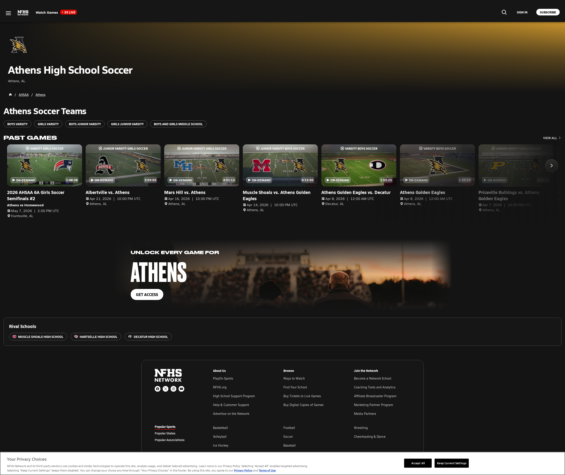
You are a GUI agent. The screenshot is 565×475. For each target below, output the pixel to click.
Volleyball (220, 436)
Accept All (418, 463)
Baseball (289, 445)
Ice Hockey (220, 445)
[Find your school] (504, 12)
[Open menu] (8, 13)
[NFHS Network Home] (23, 13)
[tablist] (177, 433)
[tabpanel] (311, 436)
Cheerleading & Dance (370, 436)
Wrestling (361, 428)
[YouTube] (181, 389)
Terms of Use (267, 470)
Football (289, 428)
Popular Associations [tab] (170, 439)
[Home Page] (10, 94)
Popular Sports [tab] (165, 426)
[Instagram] (173, 389)
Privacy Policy (243, 470)
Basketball (220, 428)
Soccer (288, 436)
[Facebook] (157, 389)
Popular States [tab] (165, 433)
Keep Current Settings (451, 463)
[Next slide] (551, 165)
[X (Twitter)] (165, 389)
